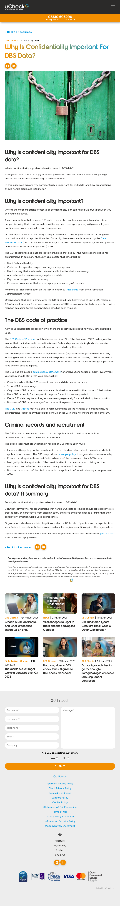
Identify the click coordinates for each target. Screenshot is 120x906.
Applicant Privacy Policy (60, 783)
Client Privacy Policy (60, 788)
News (46, 617)
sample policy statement (47, 371)
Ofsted (25, 408)
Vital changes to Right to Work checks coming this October (59, 626)
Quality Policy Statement (60, 816)
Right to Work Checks (16, 661)
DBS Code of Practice (22, 339)
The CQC (10, 408)
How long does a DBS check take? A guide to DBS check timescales (58, 669)
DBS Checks (11, 40)
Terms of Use (60, 811)
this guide (72, 289)
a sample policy (67, 454)
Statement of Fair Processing (60, 807)
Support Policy (60, 797)
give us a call (106, 533)
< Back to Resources (18, 32)
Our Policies (60, 776)
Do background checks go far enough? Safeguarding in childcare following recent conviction (98, 673)
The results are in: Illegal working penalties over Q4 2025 (21, 673)
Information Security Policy (60, 821)
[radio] (54, 758)
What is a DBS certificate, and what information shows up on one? (21, 626)
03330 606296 (60, 17)
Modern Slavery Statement (60, 825)
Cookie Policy (60, 802)
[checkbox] (60, 758)
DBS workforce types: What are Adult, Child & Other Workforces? (96, 626)
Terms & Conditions (60, 792)
